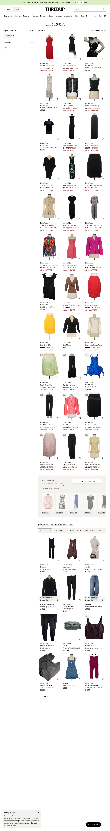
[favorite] (58, 59)
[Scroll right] (102, 530)
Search (78, 9)
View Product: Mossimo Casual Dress (72, 672)
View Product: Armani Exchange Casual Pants (49, 672)
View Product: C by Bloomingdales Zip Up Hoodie (49, 594)
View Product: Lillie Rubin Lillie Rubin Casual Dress (49, 93)
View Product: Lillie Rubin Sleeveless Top (94, 93)
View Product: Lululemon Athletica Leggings (72, 594)
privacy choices (30, 823)
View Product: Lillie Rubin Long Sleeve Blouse (94, 332)
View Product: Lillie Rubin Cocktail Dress (49, 53)
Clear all (30, 31)
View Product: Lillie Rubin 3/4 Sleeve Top (94, 452)
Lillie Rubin (8, 36)
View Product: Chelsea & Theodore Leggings (49, 633)
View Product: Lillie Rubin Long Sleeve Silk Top (49, 212)
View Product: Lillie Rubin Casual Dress (49, 172)
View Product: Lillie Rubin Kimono (72, 93)
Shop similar (44, 600)
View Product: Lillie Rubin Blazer (94, 252)
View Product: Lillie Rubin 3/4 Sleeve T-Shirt (72, 292)
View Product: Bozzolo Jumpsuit (49, 554)
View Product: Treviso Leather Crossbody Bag (94, 554)
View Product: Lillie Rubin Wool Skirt (49, 332)
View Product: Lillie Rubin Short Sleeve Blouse (49, 132)
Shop (9, 9)
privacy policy (11, 825)
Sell (17, 9)
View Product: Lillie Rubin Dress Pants (94, 132)
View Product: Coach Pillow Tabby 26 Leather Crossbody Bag (72, 633)
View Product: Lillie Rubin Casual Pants (49, 412)
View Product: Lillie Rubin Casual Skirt (49, 372)
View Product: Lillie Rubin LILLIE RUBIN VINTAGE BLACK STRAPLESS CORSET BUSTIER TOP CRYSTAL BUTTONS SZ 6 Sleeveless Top (94, 53)
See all (46, 696)
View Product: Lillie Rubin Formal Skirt (94, 172)
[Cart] (105, 16)
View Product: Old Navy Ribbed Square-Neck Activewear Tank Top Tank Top (94, 633)
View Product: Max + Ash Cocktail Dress (72, 554)
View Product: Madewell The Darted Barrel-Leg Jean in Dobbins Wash (94, 594)
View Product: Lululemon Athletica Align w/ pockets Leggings (94, 672)
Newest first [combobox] (99, 30)
